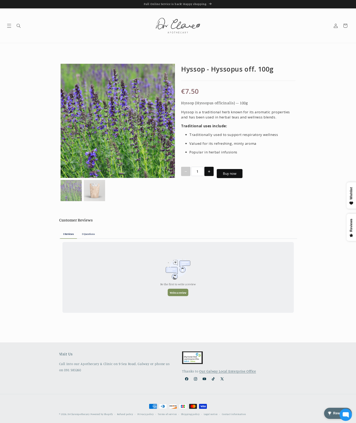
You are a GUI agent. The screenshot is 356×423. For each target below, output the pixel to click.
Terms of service (167, 414)
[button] (9, 25)
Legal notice (211, 414)
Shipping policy (190, 414)
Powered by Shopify (101, 414)
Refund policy (125, 414)
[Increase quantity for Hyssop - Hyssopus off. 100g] (209, 171)
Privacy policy (145, 414)
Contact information (234, 414)
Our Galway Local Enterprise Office (227, 371)
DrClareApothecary (79, 414)
